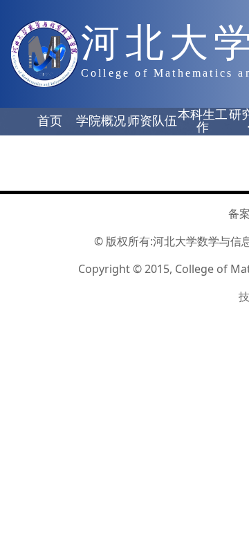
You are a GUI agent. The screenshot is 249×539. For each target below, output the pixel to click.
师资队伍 (152, 121)
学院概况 (101, 121)
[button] (49, 121)
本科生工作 (203, 121)
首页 (49, 121)
